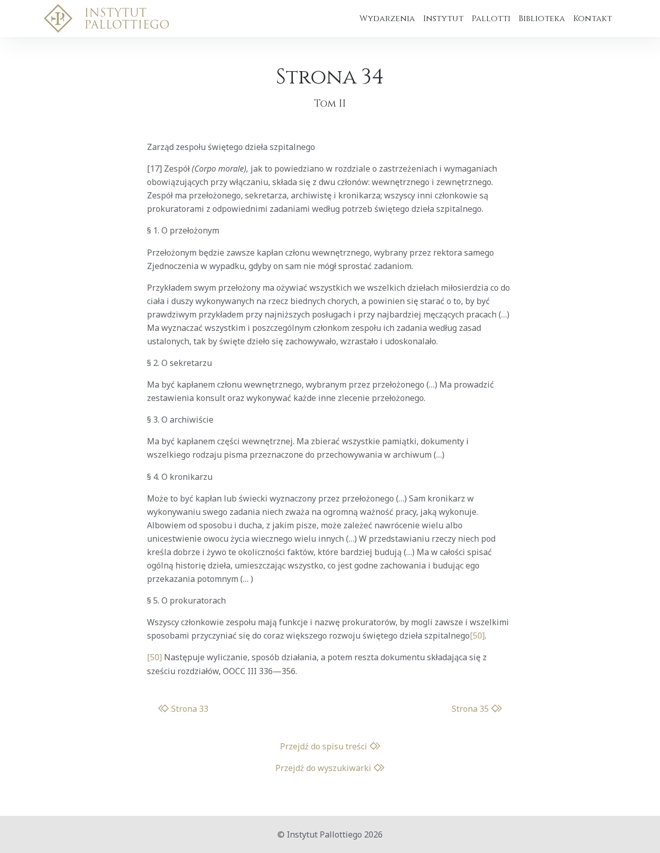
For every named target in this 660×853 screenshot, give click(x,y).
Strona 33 (188, 708)
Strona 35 (471, 708)
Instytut (443, 18)
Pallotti (491, 18)
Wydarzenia (387, 18)
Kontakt (592, 18)
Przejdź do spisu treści (324, 746)
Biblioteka (542, 18)
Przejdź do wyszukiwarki (324, 768)
